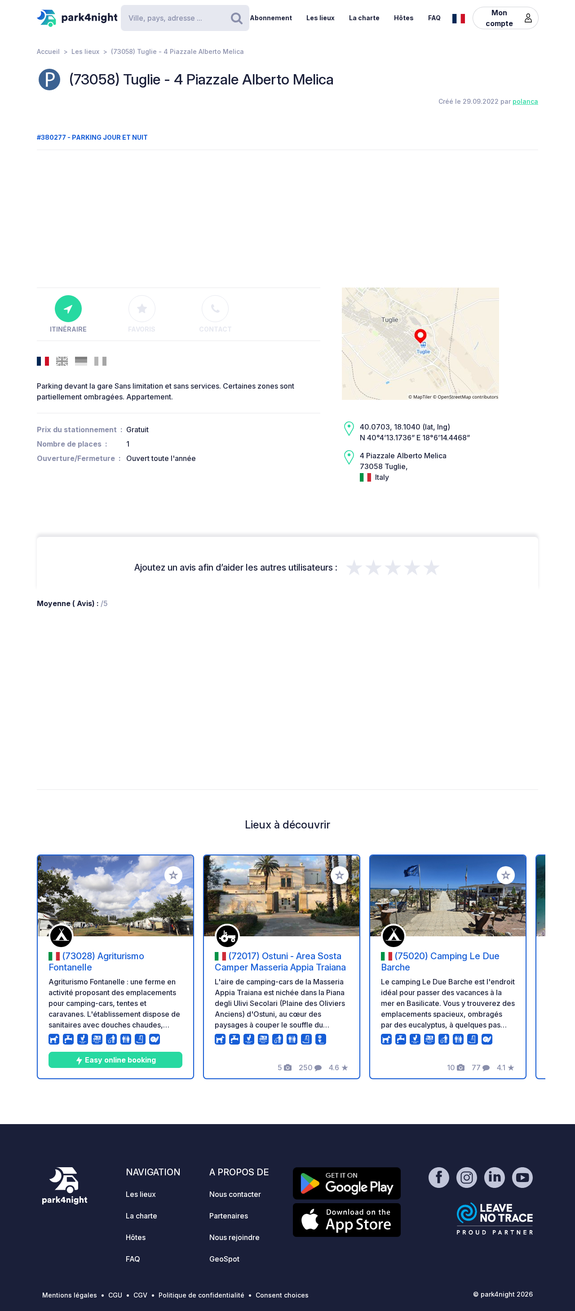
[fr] (458, 18)
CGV (140, 1295)
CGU (115, 1295)
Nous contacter (235, 1194)
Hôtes (404, 18)
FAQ (434, 18)
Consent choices (282, 1295)
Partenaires (228, 1215)
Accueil (48, 51)
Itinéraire (68, 329)
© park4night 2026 (503, 1294)
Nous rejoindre (234, 1237)
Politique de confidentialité (201, 1295)
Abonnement (271, 18)
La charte (364, 18)
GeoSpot (224, 1258)
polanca (525, 101)
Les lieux (320, 18)
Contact (215, 329)
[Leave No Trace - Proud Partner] (495, 1218)
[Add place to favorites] (173, 875)
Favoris (141, 329)
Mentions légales (69, 1295)
